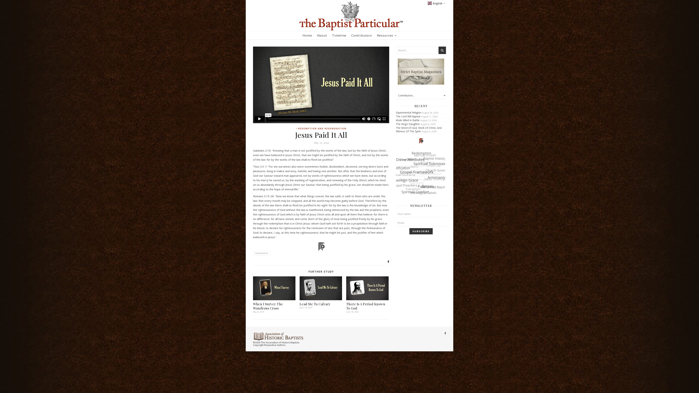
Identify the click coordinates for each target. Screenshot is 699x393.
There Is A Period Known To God (365, 306)
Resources (385, 35)
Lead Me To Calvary (315, 304)
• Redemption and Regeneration (321, 128)
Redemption (261, 253)
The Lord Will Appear (408, 116)
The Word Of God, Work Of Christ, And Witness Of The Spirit (419, 129)
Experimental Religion (408, 112)
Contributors (361, 35)
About (322, 35)
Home (307, 35)
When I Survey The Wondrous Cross (268, 306)
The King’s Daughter (408, 124)
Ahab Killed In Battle (408, 120)
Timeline (339, 35)
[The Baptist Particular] (349, 16)
